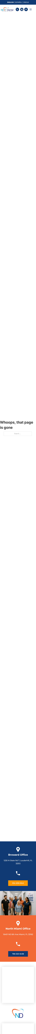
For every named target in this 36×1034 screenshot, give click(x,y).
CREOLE (26, 2)
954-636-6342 (18, 883)
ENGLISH (10, 2)
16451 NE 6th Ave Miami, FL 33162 (18, 934)
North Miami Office (18, 928)
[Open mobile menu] (31, 9)
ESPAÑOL (18, 2)
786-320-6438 (18, 954)
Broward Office (18, 854)
